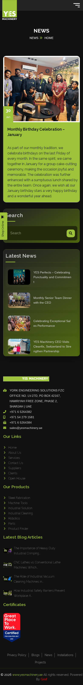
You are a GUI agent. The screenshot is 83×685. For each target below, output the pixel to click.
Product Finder (18, 528)
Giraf (44, 679)
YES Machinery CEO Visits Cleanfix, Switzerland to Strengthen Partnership (52, 346)
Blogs (35, 655)
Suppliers (14, 468)
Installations (65, 655)
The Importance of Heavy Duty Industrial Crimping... (34, 550)
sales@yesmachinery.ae (26, 428)
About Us (14, 452)
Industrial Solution (20, 508)
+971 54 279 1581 (22, 417)
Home (12, 447)
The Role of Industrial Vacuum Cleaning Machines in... (34, 579)
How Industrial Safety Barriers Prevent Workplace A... (39, 593)
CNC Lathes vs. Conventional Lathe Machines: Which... (37, 565)
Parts (11, 523)
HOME (48, 38)
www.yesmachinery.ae (27, 674)
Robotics (14, 518)
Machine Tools (17, 503)
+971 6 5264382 (21, 411)
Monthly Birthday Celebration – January (36, 132)
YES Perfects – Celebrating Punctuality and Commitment (52, 277)
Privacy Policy (16, 655)
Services (14, 458)
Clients (12, 473)
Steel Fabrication (19, 498)
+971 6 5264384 (21, 422)
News (48, 655)
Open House (16, 478)
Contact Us (15, 463)
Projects (40, 662)
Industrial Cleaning (20, 513)
